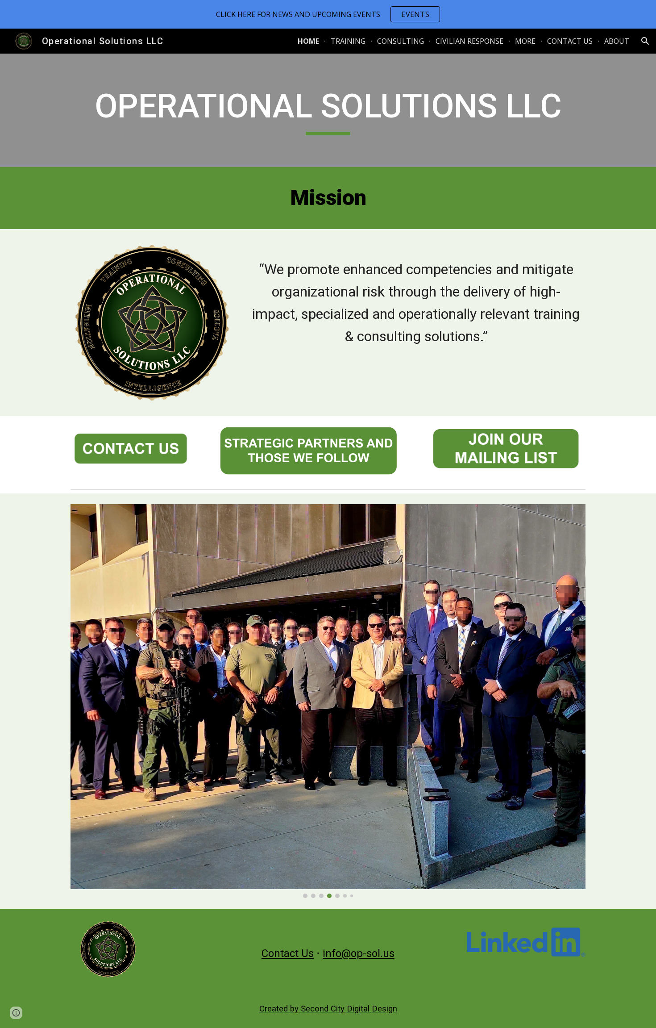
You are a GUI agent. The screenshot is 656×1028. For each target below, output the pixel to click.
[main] (328, 110)
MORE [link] (525, 41)
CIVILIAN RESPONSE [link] (469, 41)
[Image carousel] (328, 701)
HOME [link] (308, 41)
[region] (328, 14)
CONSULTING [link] (400, 41)
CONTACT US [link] (570, 41)
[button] (645, 41)
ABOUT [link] (616, 41)
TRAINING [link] (348, 41)
